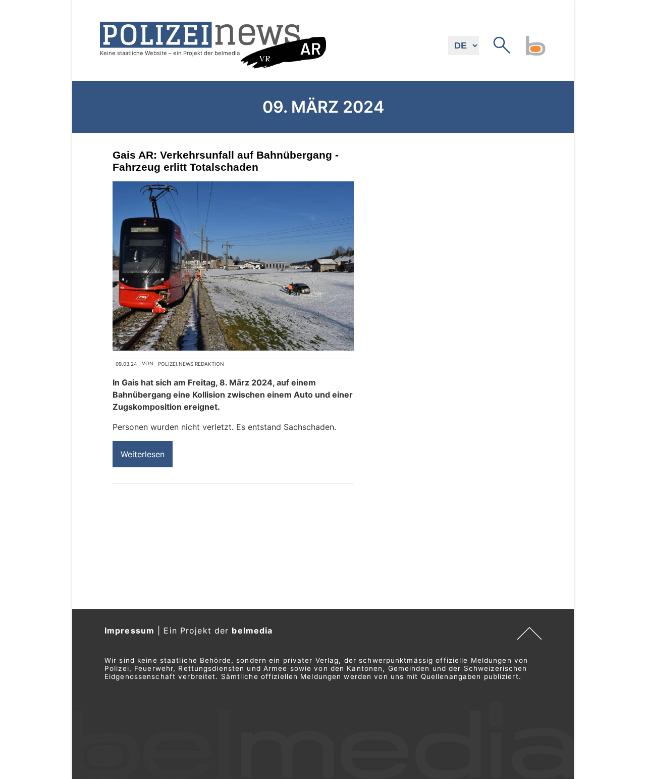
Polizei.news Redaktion (191, 364)
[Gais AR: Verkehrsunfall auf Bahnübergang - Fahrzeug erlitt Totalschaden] (233, 266)
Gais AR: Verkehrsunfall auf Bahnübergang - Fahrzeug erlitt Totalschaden (226, 161)
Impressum (129, 630)
